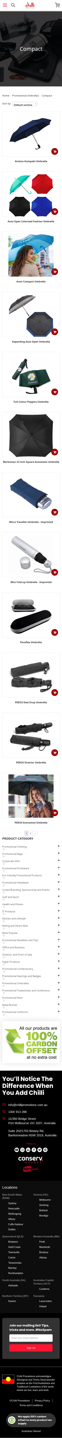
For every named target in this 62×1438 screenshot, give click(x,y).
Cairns (11, 1257)
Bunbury (43, 1252)
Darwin (12, 1301)
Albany (43, 1257)
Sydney (12, 1203)
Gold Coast (14, 1247)
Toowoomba (14, 1263)
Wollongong (14, 1214)
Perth (42, 1241)
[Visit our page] (16, 1150)
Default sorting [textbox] (23, 104)
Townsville (14, 1252)
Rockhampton (15, 1273)
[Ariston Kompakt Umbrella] (31, 154)
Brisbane (13, 1241)
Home (5, 95)
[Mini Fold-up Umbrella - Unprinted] (31, 575)
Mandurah (44, 1247)
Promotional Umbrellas (25, 95)
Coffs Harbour (15, 1224)
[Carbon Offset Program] (31, 1043)
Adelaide (13, 1285)
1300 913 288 (17, 1111)
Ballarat (43, 1210)
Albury (11, 1219)
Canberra (44, 1289)
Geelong (43, 1205)
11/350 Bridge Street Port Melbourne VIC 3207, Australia (32, 1121)
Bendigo (43, 1215)
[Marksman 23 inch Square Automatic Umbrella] (31, 456)
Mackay (12, 1268)
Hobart (42, 1306)
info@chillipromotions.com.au (27, 1105)
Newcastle (14, 1208)
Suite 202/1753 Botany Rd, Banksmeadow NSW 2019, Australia (32, 1133)
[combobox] (24, 104)
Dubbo (11, 1229)
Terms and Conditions (31, 1405)
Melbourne (45, 1200)
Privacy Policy (42, 1400)
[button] (54, 151)
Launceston (45, 1301)
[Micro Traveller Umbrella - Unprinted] (31, 515)
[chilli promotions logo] (30, 5)
